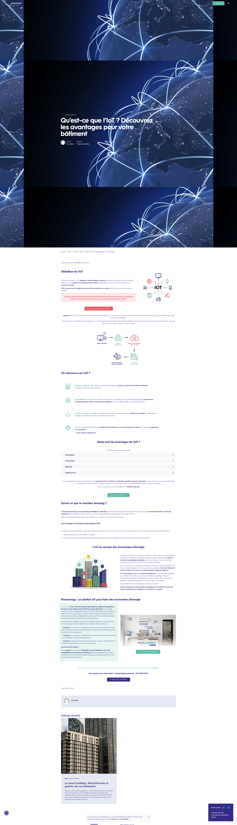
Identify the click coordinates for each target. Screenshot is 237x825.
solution (147, 668)
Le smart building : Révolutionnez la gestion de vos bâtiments (86, 785)
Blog (62, 115)
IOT (72, 688)
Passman (86, 263)
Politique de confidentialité (120, 819)
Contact (6, 813)
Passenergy (154, 668)
